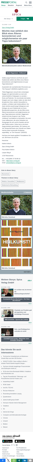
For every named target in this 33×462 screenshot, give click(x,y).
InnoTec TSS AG (8, 387)
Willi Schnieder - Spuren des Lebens (16, 319)
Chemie (5, 418)
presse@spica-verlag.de (13, 162)
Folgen (23, 18)
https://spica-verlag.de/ (13, 160)
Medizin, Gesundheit (8, 181)
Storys (3, 5)
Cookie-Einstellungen (8, 456)
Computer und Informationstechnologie (14, 415)
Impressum (5, 448)
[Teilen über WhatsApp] (13, 460)
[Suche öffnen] (26, 2)
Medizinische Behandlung (10, 185)
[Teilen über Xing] (19, 460)
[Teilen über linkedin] (25, 460)
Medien (5, 424)
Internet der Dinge (8, 412)
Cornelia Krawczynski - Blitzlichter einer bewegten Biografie (16, 339)
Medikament (20, 181)
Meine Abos (28, 5)
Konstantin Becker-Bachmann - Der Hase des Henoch (16, 299)
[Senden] (30, 460)
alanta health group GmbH (11, 399)
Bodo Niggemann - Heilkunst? (16, 73)
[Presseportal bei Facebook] (11, 445)
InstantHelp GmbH (8, 381)
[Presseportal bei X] (13, 445)
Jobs (17, 452)
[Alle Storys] (16, 15)
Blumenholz (5, 174)
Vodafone (6, 406)
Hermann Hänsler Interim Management (14, 403)
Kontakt (4, 450)
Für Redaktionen (21, 448)
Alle (29, 280)
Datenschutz (6, 454)
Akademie (5, 452)
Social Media (20, 456)
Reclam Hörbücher (8, 390)
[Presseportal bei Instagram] (16, 445)
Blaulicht (11, 5)
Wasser (5, 427)
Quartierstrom (7, 396)
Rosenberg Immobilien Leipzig (12, 393)
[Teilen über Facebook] (3, 460)
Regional (19, 5)
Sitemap (4, 458)
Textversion (19, 454)
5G (4, 409)
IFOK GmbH (6, 384)
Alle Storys (7, 18)
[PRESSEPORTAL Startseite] (8, 2)
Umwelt (5, 421)
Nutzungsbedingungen (23, 450)
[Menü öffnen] (30, 2)
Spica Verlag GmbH (8, 27)
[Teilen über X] (8, 460)
